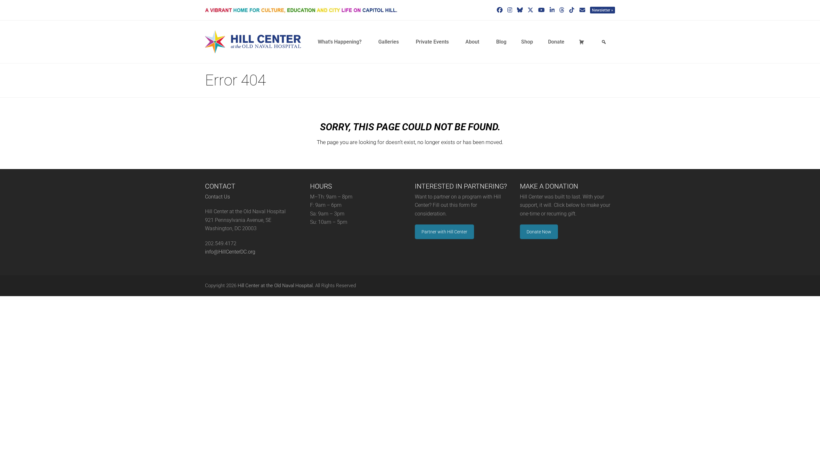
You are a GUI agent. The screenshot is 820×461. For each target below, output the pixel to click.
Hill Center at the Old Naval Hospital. (276, 285)
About (472, 42)
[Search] (604, 42)
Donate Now (539, 231)
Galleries (388, 42)
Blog (501, 42)
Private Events (432, 42)
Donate (556, 42)
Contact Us (217, 197)
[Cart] (582, 42)
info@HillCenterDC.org (230, 252)
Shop (527, 42)
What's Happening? (340, 42)
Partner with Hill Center (444, 231)
